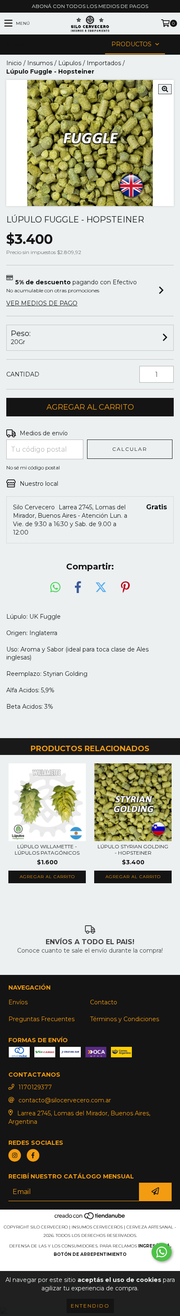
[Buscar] (77, 44)
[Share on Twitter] (101, 587)
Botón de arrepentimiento (90, 1254)
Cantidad (22, 374)
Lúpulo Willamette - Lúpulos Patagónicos (47, 849)
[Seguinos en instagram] (14, 1155)
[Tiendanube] (90, 1218)
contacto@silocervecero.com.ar (64, 1100)
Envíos (18, 1002)
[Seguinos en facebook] (33, 1155)
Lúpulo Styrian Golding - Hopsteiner (133, 849)
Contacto (103, 1002)
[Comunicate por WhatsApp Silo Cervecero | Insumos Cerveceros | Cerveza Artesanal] (162, 1252)
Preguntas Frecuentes (41, 1019)
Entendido (90, 1306)
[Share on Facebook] (78, 587)
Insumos (40, 63)
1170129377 (35, 1087)
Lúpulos (69, 63)
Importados (104, 63)
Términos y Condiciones (124, 1019)
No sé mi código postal (33, 467)
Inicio (14, 63)
